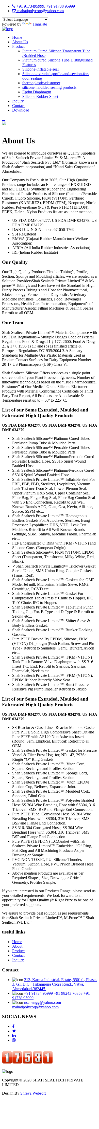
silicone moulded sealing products (49, 87)
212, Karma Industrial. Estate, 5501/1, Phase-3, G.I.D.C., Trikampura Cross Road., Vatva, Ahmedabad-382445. (54, 984)
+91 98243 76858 (68, 993)
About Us (20, 42)
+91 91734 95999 (38, 993)
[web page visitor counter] (27, 1062)
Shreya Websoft (33, 1093)
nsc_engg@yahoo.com (42, 1002)
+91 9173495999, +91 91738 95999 (45, 6)
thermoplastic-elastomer (41, 83)
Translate (39, 24)
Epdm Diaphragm (36, 92)
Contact (18, 105)
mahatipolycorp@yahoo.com (40, 11)
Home (17, 37)
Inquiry (18, 101)
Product (18, 46)
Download (20, 110)
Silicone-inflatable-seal (40, 69)
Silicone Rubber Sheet (40, 96)
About (17, 946)
